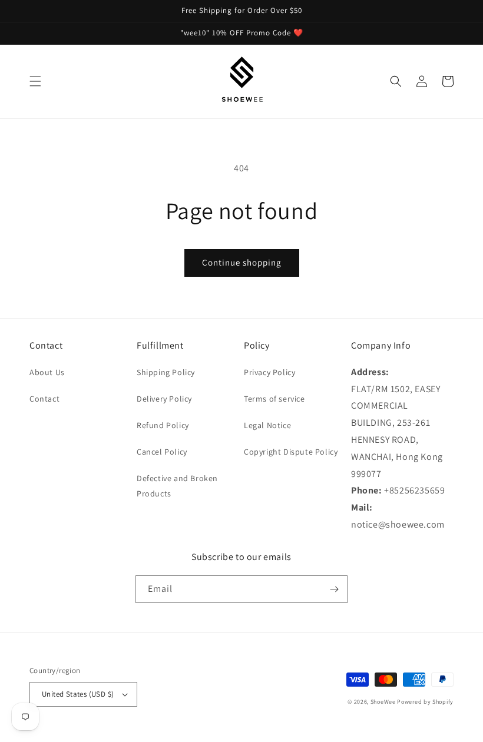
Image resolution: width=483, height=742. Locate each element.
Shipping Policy (166, 372)
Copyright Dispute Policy (291, 451)
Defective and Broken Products (177, 485)
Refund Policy (163, 425)
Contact (44, 398)
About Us (47, 372)
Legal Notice (267, 425)
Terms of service (274, 398)
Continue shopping (242, 262)
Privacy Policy (269, 372)
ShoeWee (383, 701)
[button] (35, 81)
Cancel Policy (162, 451)
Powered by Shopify (425, 701)
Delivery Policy (164, 398)
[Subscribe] (334, 589)
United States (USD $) (78, 694)
